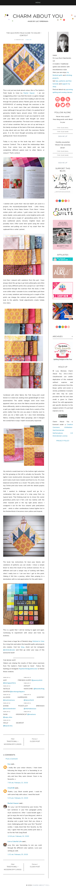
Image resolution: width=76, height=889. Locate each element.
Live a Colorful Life (15, 841)
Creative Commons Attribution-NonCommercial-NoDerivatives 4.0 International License (63, 430)
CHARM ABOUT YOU (38, 16)
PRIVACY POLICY (62, 441)
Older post (35, 741)
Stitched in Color (38, 641)
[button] (38, 2)
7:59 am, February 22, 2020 (18, 783)
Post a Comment (12, 759)
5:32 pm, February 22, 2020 (18, 798)
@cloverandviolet (9, 709)
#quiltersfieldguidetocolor (28, 669)
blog (22, 647)
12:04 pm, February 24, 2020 (18, 836)
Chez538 (11, 788)
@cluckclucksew (9, 700)
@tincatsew (31, 714)
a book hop (28, 39)
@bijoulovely (7, 726)
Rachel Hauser (29, 93)
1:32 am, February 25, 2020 (18, 854)
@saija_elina (7, 717)
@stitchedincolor (9, 650)
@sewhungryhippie (17, 692)
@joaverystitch (37, 680)
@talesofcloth (29, 700)
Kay (9, 764)
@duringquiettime (9, 683)
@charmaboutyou (30, 709)
